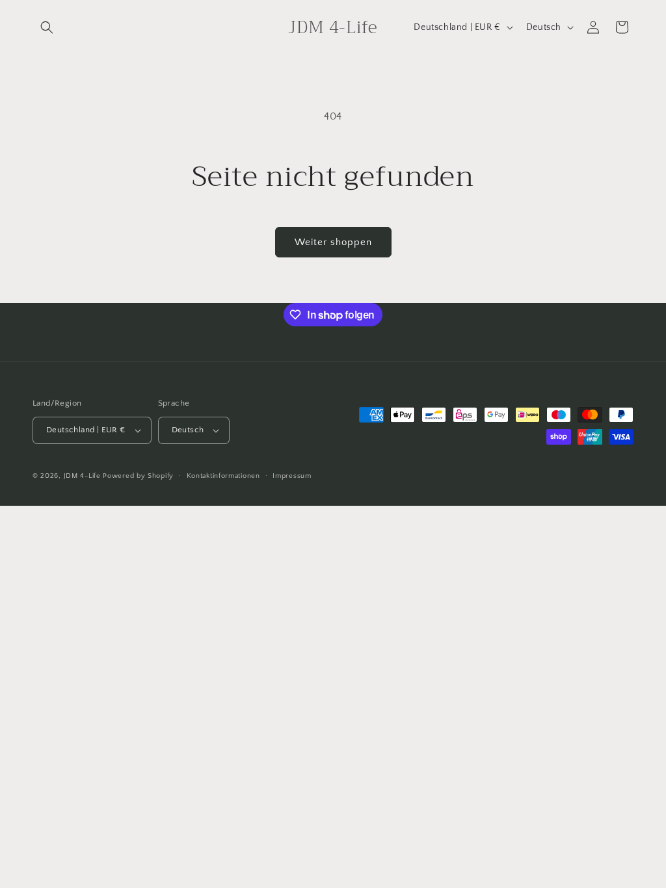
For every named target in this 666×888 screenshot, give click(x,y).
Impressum (292, 476)
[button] (47, 27)
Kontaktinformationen (223, 476)
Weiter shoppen (333, 242)
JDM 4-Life (82, 476)
